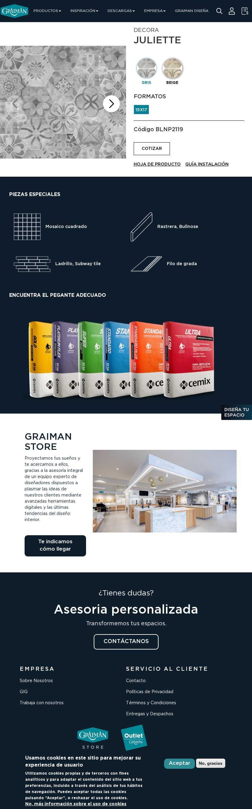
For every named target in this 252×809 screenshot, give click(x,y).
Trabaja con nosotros (42, 703)
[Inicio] (14, 11)
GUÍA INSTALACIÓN (207, 164)
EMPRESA (153, 11)
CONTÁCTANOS (126, 641)
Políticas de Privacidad (149, 692)
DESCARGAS (120, 11)
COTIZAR (152, 149)
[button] (111, 103)
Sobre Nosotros (36, 681)
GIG (24, 692)
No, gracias (210, 763)
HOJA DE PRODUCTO (157, 164)
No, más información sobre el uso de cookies (75, 804)
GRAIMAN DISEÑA (191, 11)
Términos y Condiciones (151, 703)
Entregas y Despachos (149, 714)
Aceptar (179, 763)
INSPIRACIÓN (82, 11)
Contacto (136, 681)
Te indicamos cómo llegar (55, 546)
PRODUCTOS (45, 11)
